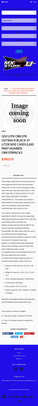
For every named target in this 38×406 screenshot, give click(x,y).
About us (19, 359)
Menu (6, 2)
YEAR (17, 32)
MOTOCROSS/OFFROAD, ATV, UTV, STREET (17, 9)
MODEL (17, 25)
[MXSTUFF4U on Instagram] (21, 369)
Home (6, 89)
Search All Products (19, 356)
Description (18, 175)
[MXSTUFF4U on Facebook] (16, 369)
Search (19, 51)
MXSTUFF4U (25, 389)
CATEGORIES (17, 40)
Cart (34, 2)
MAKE (17, 17)
